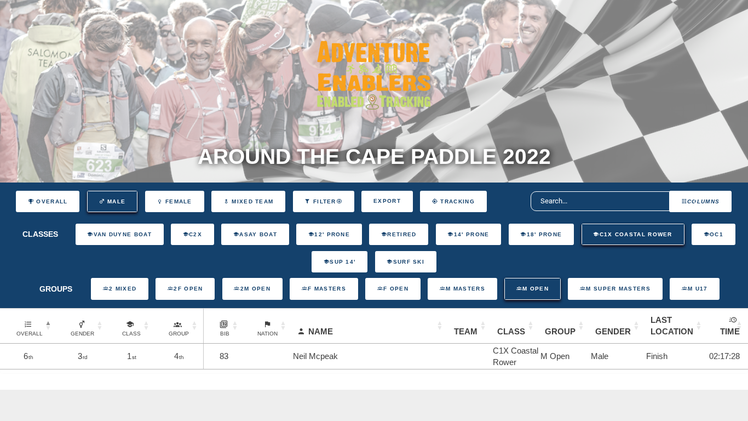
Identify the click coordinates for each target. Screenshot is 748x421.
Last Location (672, 325)
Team (465, 331)
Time (730, 331)
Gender (613, 331)
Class (511, 331)
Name (320, 331)
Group (560, 331)
